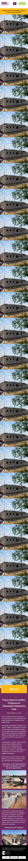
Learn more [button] (20, 849)
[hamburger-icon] (14, 3)
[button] (3, 852)
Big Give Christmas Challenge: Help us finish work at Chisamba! (14, 11)
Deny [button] (6, 857)
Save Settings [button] (14, 857)
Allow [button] (22, 857)
